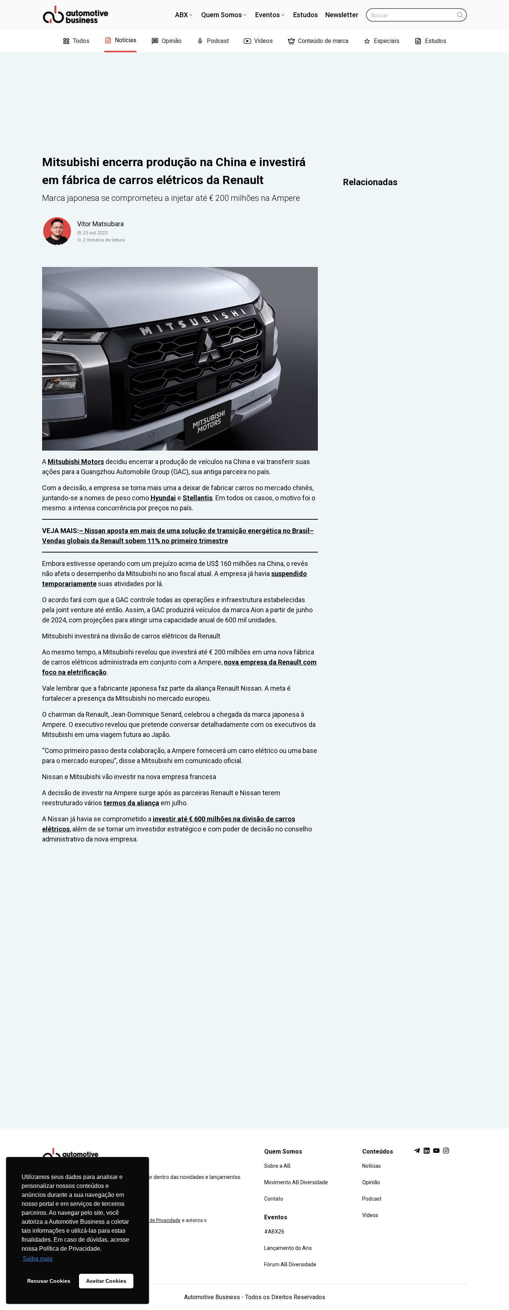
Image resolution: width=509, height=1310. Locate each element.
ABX (181, 15)
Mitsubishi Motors (76, 462)
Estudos (305, 15)
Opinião (171, 40)
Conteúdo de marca (323, 40)
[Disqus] (254, 979)
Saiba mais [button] (38, 1258)
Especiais (386, 40)
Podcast (218, 40)
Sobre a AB (277, 1166)
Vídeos (263, 40)
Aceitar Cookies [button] (106, 1281)
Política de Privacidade (156, 1220)
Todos (81, 40)
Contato (273, 1199)
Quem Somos (221, 15)
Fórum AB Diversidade (290, 1264)
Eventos (267, 15)
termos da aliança (131, 803)
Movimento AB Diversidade (296, 1182)
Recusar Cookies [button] (48, 1281)
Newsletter (341, 15)
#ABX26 (274, 1232)
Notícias (125, 40)
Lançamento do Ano (288, 1248)
